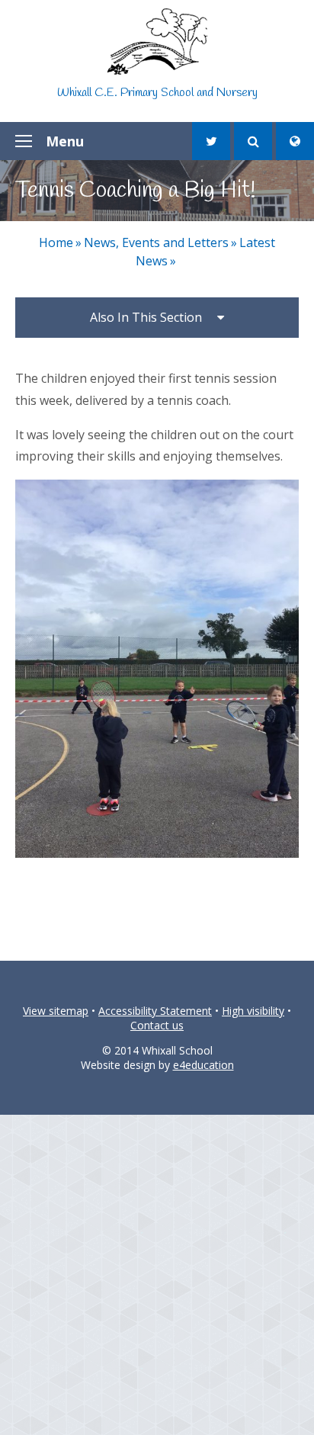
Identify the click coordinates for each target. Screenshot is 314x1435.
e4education (203, 1065)
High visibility (253, 1010)
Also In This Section (146, 317)
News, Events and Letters (156, 242)
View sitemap (55, 1010)
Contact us (157, 1025)
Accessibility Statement (155, 1010)
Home (56, 242)
